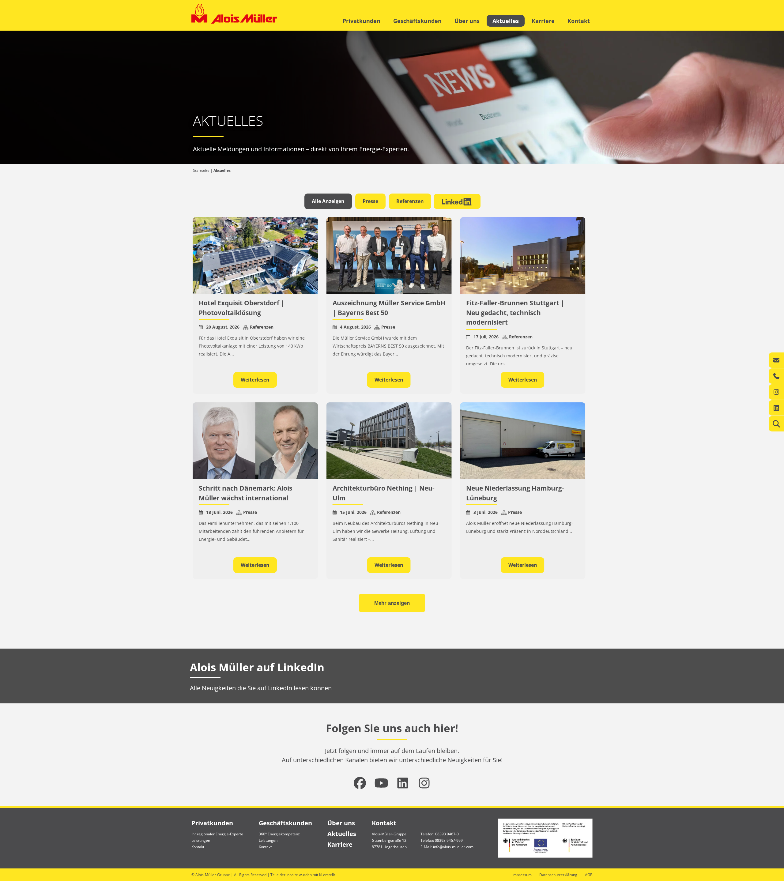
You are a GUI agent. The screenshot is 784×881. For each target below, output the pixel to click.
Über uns (467, 20)
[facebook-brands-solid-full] (360, 783)
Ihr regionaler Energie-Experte (217, 834)
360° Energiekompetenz (279, 834)
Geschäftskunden (417, 20)
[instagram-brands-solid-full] (424, 783)
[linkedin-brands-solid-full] (402, 783)
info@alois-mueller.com (453, 846)
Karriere (543, 20)
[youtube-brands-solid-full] (381, 783)
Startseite (201, 170)
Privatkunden (361, 20)
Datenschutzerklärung (558, 874)
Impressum (522, 874)
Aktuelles (505, 20)
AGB (589, 874)
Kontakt (578, 20)
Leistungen (200, 840)
